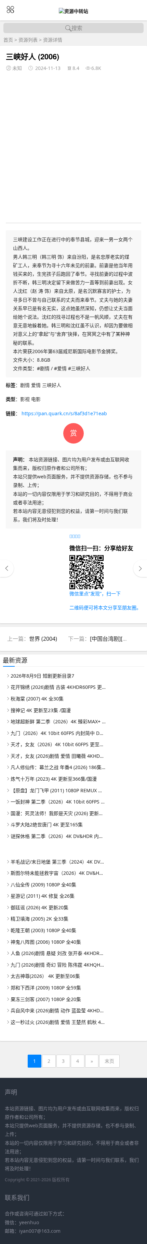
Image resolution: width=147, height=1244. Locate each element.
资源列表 (28, 40)
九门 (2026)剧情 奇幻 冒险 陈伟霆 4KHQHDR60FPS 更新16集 (58, 964)
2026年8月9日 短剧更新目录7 (42, 675)
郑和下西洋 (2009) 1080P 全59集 (46, 987)
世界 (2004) (43, 638)
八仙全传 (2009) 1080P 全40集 (43, 884)
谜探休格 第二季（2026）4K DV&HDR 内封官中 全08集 (58, 836)
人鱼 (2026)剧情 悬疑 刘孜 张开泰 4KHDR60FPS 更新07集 (58, 953)
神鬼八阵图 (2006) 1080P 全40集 (46, 942)
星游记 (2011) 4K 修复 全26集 (43, 896)
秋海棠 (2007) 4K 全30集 (37, 698)
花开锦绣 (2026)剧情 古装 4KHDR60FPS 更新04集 (58, 687)
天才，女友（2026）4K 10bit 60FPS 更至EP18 (58, 744)
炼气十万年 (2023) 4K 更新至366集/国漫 (54, 779)
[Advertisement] (73, 146)
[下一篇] (140, 568)
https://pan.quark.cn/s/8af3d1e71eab (64, 413)
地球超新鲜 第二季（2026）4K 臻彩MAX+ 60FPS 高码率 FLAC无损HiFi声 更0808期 (58, 721)
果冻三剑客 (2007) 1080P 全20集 (46, 999)
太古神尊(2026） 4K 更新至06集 (45, 976)
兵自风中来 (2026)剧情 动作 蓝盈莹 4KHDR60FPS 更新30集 (58, 1010)
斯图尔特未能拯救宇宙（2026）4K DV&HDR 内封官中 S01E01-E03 (58, 873)
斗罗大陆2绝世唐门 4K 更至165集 (47, 824)
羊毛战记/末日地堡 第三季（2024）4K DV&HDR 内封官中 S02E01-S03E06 (58, 861)
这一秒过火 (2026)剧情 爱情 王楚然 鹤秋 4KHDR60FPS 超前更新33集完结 (58, 1022)
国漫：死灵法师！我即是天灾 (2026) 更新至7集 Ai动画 (58, 813)
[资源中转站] (73, 11)
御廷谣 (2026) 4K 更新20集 (39, 907)
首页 (8, 40)
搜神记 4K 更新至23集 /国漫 (41, 710)
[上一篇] (7, 568)
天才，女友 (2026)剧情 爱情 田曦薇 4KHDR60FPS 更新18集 (58, 756)
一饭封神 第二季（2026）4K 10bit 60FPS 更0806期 (58, 801)
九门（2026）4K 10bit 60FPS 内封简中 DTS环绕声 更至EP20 (58, 733)
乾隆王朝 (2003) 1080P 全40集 (43, 930)
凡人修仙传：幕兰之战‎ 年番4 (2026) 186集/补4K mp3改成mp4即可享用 (58, 767)
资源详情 (52, 40)
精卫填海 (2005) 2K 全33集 (39, 918)
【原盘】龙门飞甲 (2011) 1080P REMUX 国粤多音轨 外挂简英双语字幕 (58, 790)
